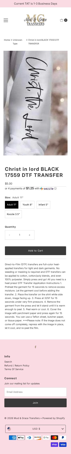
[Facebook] (35, 347)
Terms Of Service (13, 369)
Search (8, 361)
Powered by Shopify (53, 418)
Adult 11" (11, 204)
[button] (35, 188)
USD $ (36, 428)
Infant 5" (43, 204)
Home (7, 40)
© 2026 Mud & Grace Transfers (22, 418)
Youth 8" (27, 204)
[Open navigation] (6, 20)
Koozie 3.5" (13, 214)
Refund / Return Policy (16, 365)
